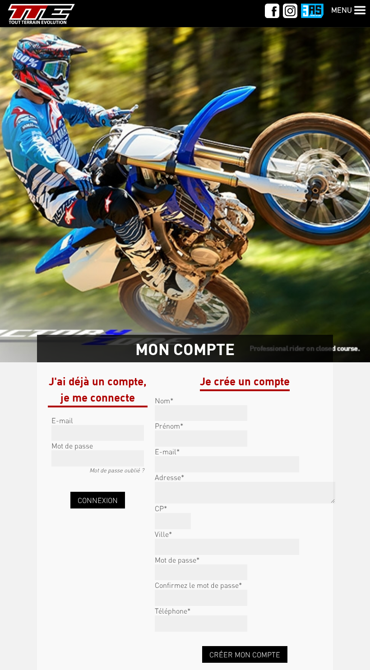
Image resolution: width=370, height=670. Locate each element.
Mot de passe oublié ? (116, 470)
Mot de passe (72, 445)
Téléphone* (172, 610)
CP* (161, 508)
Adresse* (169, 477)
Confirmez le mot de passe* (198, 585)
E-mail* (167, 451)
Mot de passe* (177, 559)
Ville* (163, 534)
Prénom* (169, 425)
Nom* (164, 400)
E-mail (62, 420)
